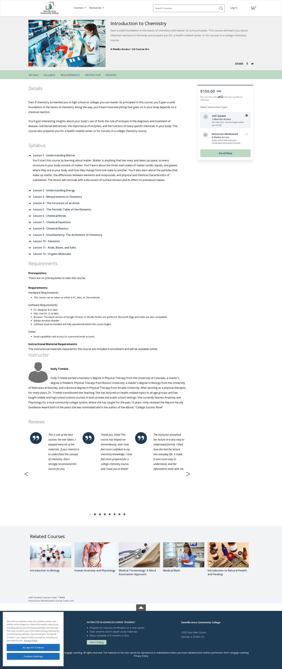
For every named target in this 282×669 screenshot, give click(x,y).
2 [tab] (95, 514)
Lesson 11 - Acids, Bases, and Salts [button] (54, 247)
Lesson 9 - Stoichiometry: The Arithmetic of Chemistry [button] (67, 235)
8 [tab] (124, 514)
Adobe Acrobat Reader (46, 320)
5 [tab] (109, 514)
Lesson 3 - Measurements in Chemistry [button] (57, 197)
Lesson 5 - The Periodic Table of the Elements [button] (62, 209)
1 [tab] (90, 514)
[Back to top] (141, 606)
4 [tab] (104, 514)
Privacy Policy (141, 655)
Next (188, 474)
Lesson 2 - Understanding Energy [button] (54, 190)
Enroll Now (225, 153)
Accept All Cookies (33, 647)
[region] (33, 639)
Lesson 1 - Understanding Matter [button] (54, 155)
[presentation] (80, 7)
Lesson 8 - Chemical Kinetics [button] (50, 228)
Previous (26, 474)
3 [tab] (100, 514)
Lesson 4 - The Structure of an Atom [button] (56, 203)
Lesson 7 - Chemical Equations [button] (52, 222)
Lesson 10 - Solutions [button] (46, 241)
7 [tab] (119, 514)
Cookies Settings (33, 656)
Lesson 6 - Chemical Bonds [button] (49, 216)
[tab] (105, 155)
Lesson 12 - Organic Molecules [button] (52, 254)
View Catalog (96, 642)
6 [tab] (114, 514)
